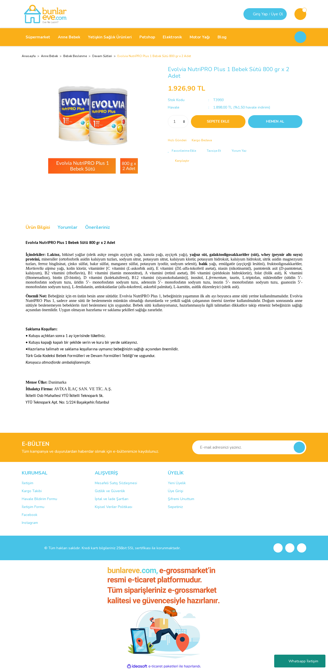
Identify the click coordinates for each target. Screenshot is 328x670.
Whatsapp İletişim (303, 661)
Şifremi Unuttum (181, 498)
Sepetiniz (175, 506)
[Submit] (299, 447)
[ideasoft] (137, 666)
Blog (222, 37)
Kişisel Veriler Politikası (113, 506)
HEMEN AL (275, 121)
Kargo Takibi (32, 491)
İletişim (27, 483)
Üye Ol (277, 14)
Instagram (30, 522)
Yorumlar (67, 227)
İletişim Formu (33, 506)
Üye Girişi (175, 491)
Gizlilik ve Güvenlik (110, 491)
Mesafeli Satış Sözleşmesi (116, 483)
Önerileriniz (97, 227)
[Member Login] (248, 14)
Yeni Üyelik (177, 483)
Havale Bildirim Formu (39, 498)
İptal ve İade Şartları (111, 498)
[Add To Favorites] (182, 150)
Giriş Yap (260, 14)
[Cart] (300, 14)
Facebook (29, 514)
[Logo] (45, 14)
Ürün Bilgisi (38, 227)
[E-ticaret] (163, 666)
